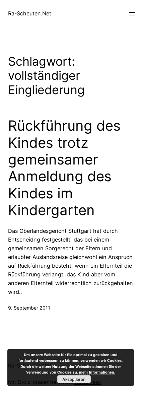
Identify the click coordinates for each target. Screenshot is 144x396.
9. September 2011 (29, 308)
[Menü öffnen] (132, 14)
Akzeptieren (73, 379)
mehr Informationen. (97, 372)
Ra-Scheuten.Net (29, 13)
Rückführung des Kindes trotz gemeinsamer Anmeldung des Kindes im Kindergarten (64, 167)
